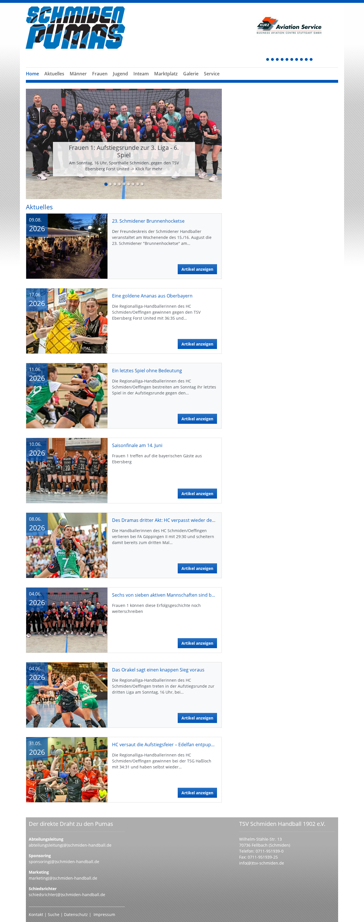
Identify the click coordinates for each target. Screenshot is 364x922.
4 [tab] (282, 60)
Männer (78, 74)
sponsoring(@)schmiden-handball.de (64, 861)
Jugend (120, 74)
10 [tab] (311, 60)
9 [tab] (306, 60)
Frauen (99, 74)
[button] (78, 80)
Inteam (141, 74)
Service (212, 74)
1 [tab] (268, 60)
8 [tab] (302, 60)
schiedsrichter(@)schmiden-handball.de (67, 894)
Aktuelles (54, 74)
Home (32, 74)
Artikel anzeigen (197, 269)
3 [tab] (277, 60)
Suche (54, 914)
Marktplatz (166, 74)
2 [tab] (273, 60)
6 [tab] (292, 60)
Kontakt (36, 914)
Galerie (190, 74)
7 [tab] (297, 60)
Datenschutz (76, 914)
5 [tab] (287, 60)
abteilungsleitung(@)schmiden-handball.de (70, 845)
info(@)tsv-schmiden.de (261, 863)
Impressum (104, 914)
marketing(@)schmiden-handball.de (63, 878)
